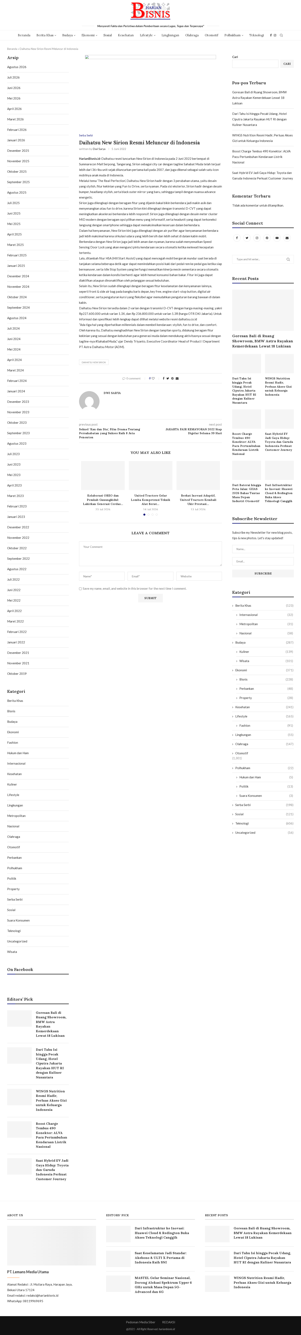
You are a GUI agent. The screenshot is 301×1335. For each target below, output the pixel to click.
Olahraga (192, 35)
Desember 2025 (18, 150)
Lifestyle (146, 35)
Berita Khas (44, 35)
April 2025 (14, 234)
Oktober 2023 (17, 422)
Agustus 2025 (16, 192)
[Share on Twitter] (167, 378)
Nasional (266, 633)
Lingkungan (170, 35)
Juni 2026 (13, 88)
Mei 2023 (13, 475)
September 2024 (18, 307)
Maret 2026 (15, 119)
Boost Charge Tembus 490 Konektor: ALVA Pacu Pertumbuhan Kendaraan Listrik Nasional (261, 156)
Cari (235, 57)
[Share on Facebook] (163, 378)
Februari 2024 (17, 381)
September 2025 (18, 182)
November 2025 (18, 161)
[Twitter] (247, 238)
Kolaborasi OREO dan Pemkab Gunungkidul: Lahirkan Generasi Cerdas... (103, 500)
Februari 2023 (17, 506)
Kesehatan (126, 35)
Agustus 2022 (16, 569)
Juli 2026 (13, 77)
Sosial (107, 35)
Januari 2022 (16, 642)
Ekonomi (88, 35)
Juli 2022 (13, 579)
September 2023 (18, 433)
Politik (266, 786)
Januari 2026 (16, 140)
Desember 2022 (18, 527)
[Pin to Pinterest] (172, 378)
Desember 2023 (18, 401)
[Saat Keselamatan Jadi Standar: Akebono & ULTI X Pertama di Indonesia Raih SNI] (118, 1259)
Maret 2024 (15, 370)
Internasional (266, 615)
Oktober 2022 (17, 548)
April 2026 (14, 109)
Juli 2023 (13, 454)
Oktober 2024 (17, 297)
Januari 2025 (16, 265)
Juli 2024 (13, 328)
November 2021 (18, 663)
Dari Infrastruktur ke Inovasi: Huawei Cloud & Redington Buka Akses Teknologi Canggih (279, 493)
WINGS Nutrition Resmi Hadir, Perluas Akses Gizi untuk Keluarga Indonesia (278, 386)
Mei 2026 (13, 98)
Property (266, 698)
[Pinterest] (267, 238)
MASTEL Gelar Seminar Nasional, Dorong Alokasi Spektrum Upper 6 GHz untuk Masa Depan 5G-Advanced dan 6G (163, 1285)
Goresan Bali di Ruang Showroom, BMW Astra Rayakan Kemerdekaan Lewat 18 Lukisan (259, 97)
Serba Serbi (86, 135)
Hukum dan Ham (266, 777)
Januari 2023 (16, 516)
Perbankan (266, 688)
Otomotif (211, 35)
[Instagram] (275, 35)
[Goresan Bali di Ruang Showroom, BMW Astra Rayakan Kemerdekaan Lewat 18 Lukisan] (263, 310)
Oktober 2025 (17, 171)
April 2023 (14, 485)
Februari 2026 (17, 129)
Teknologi (256, 35)
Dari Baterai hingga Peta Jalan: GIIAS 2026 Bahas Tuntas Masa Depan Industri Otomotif (246, 493)
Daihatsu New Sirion (94, 362)
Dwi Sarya (99, 149)
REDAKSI (168, 1322)
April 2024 (14, 360)
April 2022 (14, 611)
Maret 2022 (15, 621)
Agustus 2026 (16, 67)
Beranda (24, 35)
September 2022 (18, 558)
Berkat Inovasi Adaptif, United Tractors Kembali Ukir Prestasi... (198, 500)
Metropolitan (266, 624)
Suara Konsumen (266, 795)
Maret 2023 (15, 496)
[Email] (287, 238)
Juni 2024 (13, 339)
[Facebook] (271, 35)
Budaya (67, 35)
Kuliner (266, 651)
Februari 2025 (17, 255)
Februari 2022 (17, 632)
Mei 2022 (13, 600)
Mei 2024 (13, 349)
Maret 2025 (15, 245)
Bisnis (266, 679)
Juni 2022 (13, 590)
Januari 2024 (16, 391)
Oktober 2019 (17, 673)
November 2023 (18, 412)
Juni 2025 (13, 213)
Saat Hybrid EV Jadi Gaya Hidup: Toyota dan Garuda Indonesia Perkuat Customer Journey (279, 442)
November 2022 (18, 537)
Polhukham (232, 35)
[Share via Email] (177, 378)
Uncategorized (264, 832)
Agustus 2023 (16, 443)
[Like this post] (156, 378)
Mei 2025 (13, 224)
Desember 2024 (18, 276)
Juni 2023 (13, 464)
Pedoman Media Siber (140, 1322)
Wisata (266, 661)
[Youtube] (277, 238)
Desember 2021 (18, 652)
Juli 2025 (13, 203)
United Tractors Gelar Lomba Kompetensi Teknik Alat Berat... (150, 500)
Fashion (266, 725)
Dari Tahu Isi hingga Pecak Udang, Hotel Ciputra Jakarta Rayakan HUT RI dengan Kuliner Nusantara (259, 119)
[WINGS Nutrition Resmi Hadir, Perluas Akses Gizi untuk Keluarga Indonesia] (279, 363)
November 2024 (18, 286)
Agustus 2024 (16, 318)
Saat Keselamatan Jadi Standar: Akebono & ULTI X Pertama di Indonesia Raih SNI (161, 1257)
